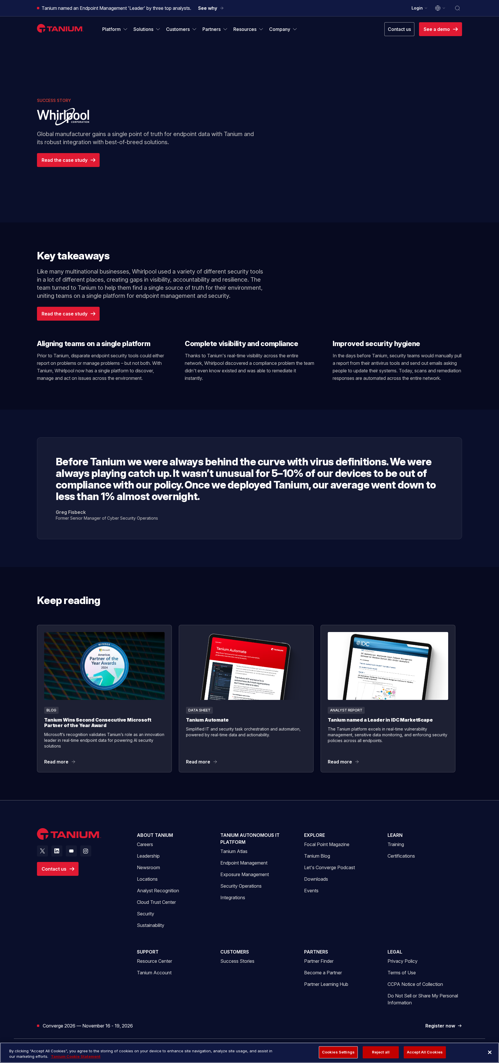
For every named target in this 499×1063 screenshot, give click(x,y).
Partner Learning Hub (326, 984)
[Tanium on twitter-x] (42, 850)
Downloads (316, 879)
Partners (316, 952)
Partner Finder (319, 961)
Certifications (401, 856)
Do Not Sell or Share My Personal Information (423, 999)
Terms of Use (402, 972)
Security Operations (241, 886)
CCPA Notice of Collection (415, 984)
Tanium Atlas (233, 851)
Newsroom (148, 867)
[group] (249, 698)
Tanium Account (154, 972)
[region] (249, 1052)
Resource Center (154, 961)
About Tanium (155, 835)
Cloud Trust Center (156, 902)
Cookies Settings (338, 1052)
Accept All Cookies (425, 1052)
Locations (147, 879)
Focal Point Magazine (326, 844)
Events (311, 890)
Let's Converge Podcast (329, 867)
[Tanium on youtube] (71, 850)
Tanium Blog (317, 856)
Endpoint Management (243, 863)
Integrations (232, 897)
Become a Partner (323, 972)
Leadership (148, 856)
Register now (443, 1026)
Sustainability (150, 925)
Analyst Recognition (158, 890)
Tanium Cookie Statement (75, 1056)
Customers (234, 952)
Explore (314, 835)
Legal (395, 952)
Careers (145, 844)
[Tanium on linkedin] (56, 850)
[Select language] (440, 8)
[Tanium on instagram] (85, 850)
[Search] (457, 8)
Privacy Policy (403, 961)
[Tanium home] (60, 28)
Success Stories (237, 961)
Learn (395, 835)
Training (396, 844)
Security (145, 914)
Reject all (381, 1052)
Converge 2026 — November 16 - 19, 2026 (88, 1026)
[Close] (489, 1052)
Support (148, 952)
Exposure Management (244, 874)
